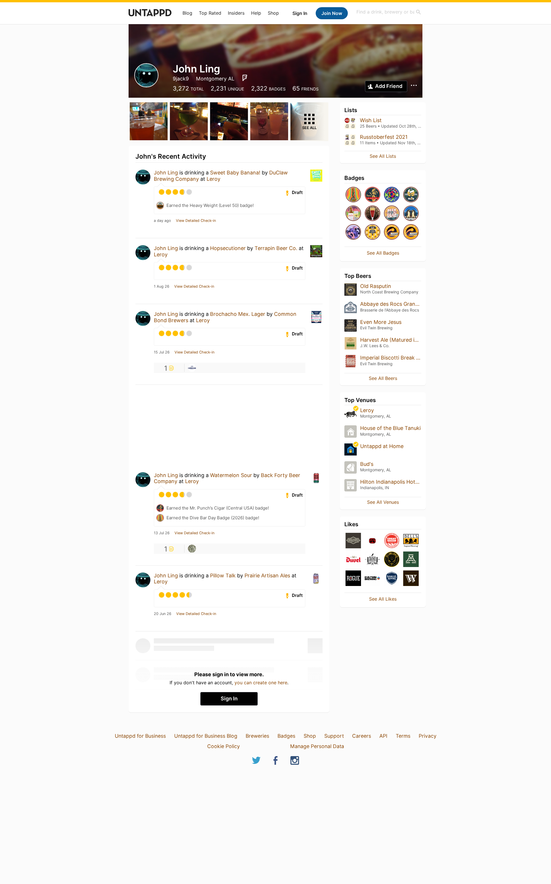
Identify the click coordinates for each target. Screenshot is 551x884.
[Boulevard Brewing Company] (353, 541)
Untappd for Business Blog (205, 736)
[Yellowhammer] (392, 559)
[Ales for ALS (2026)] (411, 195)
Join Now (331, 13)
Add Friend (388, 86)
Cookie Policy (223, 746)
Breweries (257, 736)
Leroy (213, 179)
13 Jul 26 (162, 533)
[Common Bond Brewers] (192, 368)
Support (334, 736)
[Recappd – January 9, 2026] (411, 232)
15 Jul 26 (162, 352)
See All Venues (383, 502)
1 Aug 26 (161, 287)
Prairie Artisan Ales (267, 575)
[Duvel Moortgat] (353, 559)
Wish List (371, 120)
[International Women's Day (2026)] (353, 232)
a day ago (162, 221)
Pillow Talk (223, 575)
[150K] (372, 232)
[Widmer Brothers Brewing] (411, 578)
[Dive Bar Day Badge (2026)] (353, 195)
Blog (187, 13)
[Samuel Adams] (392, 578)
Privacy (427, 736)
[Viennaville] (372, 213)
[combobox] (389, 12)
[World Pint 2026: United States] (392, 195)
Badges (286, 736)
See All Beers (383, 378)
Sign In (299, 13)
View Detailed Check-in (196, 221)
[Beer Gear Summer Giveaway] (392, 213)
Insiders (236, 13)
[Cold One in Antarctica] (411, 213)
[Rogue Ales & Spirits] (353, 578)
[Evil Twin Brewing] (372, 578)
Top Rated (210, 13)
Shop (273, 13)
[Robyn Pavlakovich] (192, 549)
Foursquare (245, 78)
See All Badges (383, 253)
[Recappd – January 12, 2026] (392, 232)
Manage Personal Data (317, 746)
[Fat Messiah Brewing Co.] (372, 541)
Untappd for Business (140, 736)
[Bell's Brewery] (411, 541)
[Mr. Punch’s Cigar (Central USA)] (372, 195)
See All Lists (383, 156)
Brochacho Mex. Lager (237, 314)
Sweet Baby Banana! (235, 173)
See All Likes (383, 599)
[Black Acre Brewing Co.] (372, 559)
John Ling (166, 173)
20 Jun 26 (162, 614)
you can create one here (260, 682)
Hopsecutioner (228, 248)
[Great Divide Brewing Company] (392, 541)
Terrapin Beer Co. (276, 248)
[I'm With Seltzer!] (353, 213)
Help (256, 13)
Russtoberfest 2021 (384, 137)
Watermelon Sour (231, 475)
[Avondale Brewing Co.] (411, 559)
